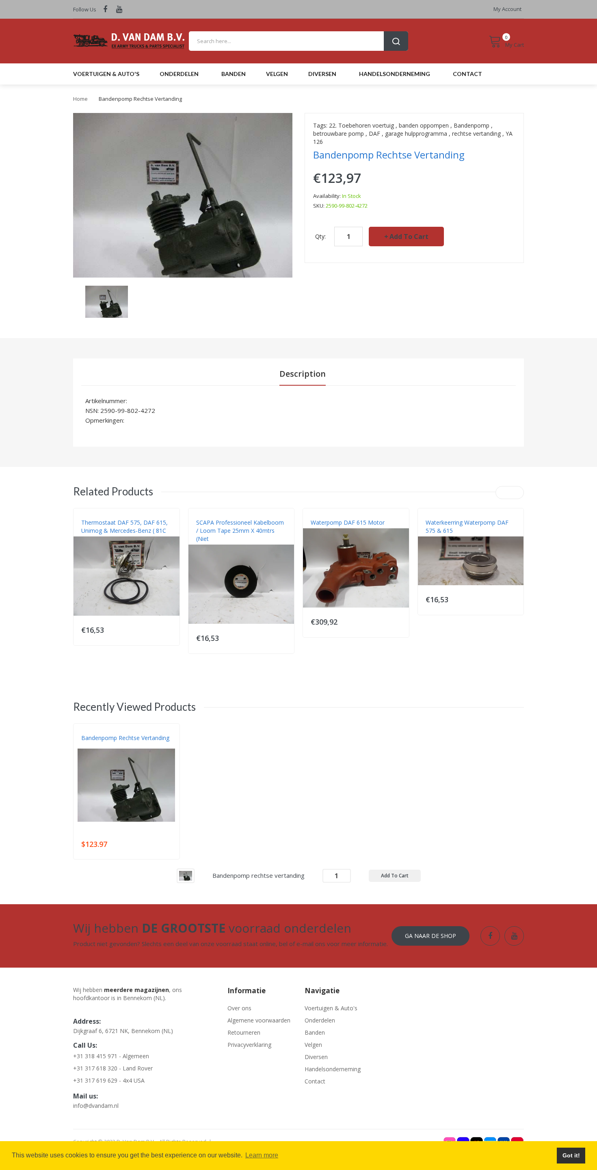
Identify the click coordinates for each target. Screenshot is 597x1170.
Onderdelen (320, 1020)
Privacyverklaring (249, 1044)
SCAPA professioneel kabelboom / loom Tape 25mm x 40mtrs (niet (240, 531)
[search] (298, 41)
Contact (315, 1081)
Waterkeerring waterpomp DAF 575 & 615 (467, 526)
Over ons (239, 1008)
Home (80, 98)
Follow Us (84, 9)
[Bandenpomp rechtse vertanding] (186, 875)
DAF (374, 133)
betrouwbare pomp (338, 133)
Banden (315, 1032)
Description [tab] (302, 373)
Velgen (313, 1044)
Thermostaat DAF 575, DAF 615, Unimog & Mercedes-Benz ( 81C (124, 526)
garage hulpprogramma (416, 133)
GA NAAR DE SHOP (430, 936)
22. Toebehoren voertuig (361, 125)
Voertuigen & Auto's (331, 1008)
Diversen (316, 1057)
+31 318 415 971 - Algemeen (111, 1056)
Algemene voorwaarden (258, 1020)
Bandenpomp (471, 125)
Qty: (320, 236)
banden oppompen (424, 125)
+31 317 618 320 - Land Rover (113, 1068)
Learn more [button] (261, 1155)
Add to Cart (408, 236)
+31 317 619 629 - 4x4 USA (109, 1080)
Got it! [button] (571, 1155)
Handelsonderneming (333, 1069)
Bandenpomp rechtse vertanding (125, 738)
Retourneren (243, 1032)
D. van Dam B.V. (100, 746)
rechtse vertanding (476, 133)
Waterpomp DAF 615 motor (348, 522)
